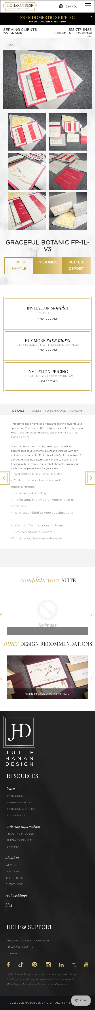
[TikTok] (20, 964)
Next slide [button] (93, 615)
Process (35, 410)
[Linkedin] (61, 965)
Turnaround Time (19, 840)
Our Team (12, 871)
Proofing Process (20, 834)
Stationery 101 (17, 815)
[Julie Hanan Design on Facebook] (8, 964)
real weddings (16, 895)
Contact (13, 953)
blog (9, 905)
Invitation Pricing (19, 802)
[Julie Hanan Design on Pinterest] (34, 964)
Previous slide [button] (2, 615)
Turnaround (55, 410)
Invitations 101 (17, 796)
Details (18, 410)
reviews (76, 410)
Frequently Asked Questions (28, 940)
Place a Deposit (76, 265)
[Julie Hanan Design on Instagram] (48, 964)
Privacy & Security (20, 947)
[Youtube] (86, 964)
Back (11, 45)
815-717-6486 (80, 29)
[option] (47, 615)
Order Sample (19, 265)
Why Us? (11, 865)
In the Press (14, 878)
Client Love (14, 884)
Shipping (13, 847)
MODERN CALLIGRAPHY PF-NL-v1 (47, 693)
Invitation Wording (21, 809)
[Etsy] (74, 965)
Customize (47, 262)
